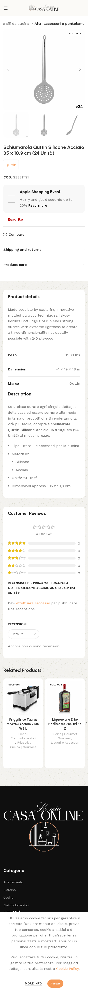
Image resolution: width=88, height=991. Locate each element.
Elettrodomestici (16, 905)
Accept (55, 983)
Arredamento (13, 882)
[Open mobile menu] (5, 8)
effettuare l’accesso (33, 603)
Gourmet (64, 738)
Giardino (9, 890)
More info (33, 983)
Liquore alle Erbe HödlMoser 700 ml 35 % (64, 724)
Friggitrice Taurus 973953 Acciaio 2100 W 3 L (23, 724)
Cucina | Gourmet (23, 747)
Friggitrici (23, 742)
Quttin (11, 165)
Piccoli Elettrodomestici (23, 736)
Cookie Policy (67, 968)
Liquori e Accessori (65, 742)
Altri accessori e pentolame (60, 23)
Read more (37, 205)
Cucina (8, 897)
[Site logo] (44, 8)
